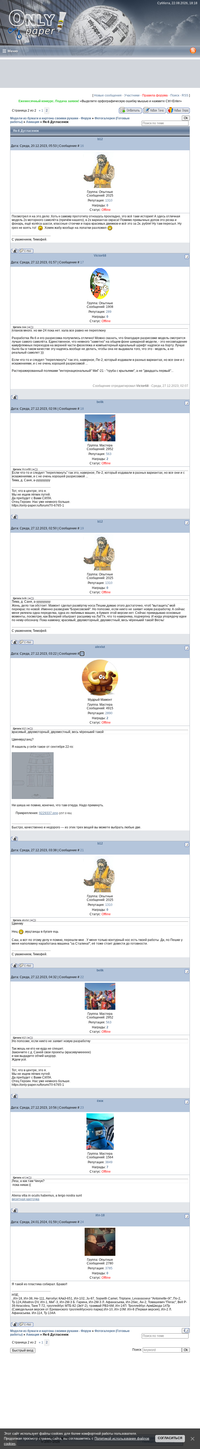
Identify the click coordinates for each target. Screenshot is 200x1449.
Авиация (32, 122)
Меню (13, 51)
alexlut (100, 647)
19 (82, 528)
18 (82, 409)
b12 (100, 139)
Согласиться (170, 1438)
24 (82, 1222)
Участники (132, 95)
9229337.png (48, 813)
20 (82, 653)
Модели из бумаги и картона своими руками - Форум (50, 118)
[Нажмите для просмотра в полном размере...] (33, 798)
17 (82, 262)
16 (82, 146)
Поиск (174, 95)
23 (82, 1107)
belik (100, 402)
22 (82, 977)
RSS (185, 95)
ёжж (100, 1101)
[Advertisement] (100, 73)
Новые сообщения (108, 95)
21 (82, 850)
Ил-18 (100, 1215)
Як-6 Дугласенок (55, 122)
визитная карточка (25, 1199)
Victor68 (100, 255)
